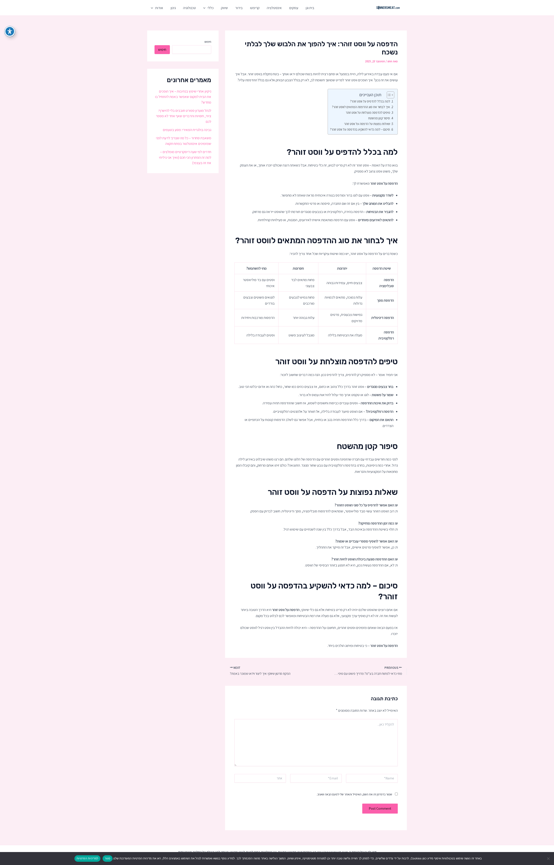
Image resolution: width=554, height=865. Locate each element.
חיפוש (208, 42)
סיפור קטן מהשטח (379, 118)
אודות (159, 7)
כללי (211, 7)
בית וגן (310, 7)
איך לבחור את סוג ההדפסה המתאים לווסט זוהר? (361, 107)
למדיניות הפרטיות (87, 858)
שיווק (224, 7)
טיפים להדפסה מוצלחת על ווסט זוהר (368, 112)
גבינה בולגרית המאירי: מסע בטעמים (187, 129)
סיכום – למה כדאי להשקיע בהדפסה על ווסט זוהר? (360, 129)
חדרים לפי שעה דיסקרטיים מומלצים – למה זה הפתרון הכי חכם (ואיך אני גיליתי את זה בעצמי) (185, 157)
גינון (173, 7)
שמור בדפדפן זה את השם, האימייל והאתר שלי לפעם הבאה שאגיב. (354, 794)
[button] (205, 8)
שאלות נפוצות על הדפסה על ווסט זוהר (367, 124)
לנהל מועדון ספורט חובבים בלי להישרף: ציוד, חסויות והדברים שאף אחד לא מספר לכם (183, 116)
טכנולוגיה (189, 7)
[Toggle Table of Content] (388, 95)
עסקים (293, 7)
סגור (107, 858)
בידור (239, 7)
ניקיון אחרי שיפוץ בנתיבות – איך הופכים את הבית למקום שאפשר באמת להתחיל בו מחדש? (183, 97)
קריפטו (254, 7)
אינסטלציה (274, 7)
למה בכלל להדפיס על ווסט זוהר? (370, 101)
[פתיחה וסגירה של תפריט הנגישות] (10, 31)
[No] (548, 858)
